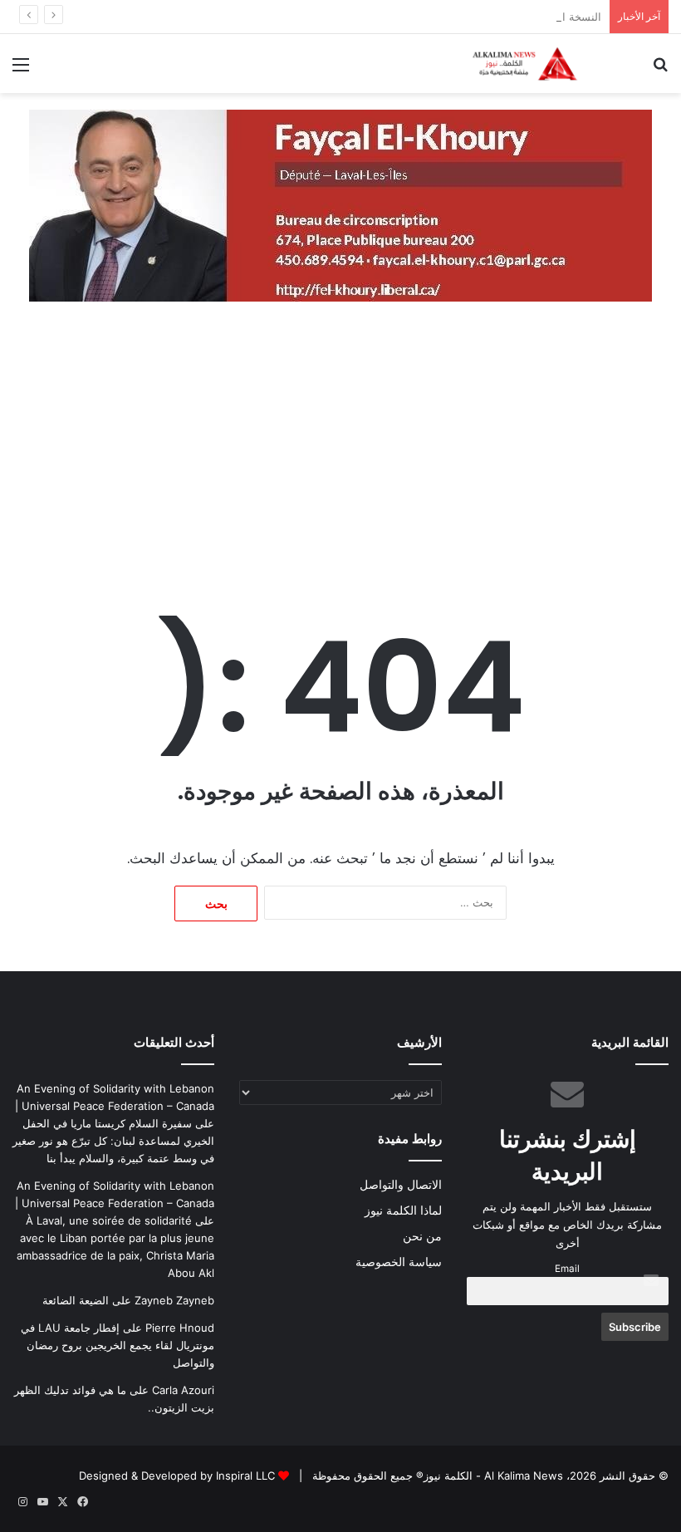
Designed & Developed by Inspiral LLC (177, 1475)
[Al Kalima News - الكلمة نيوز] (548, 63)
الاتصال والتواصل (401, 1184)
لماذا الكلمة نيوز (403, 1210)
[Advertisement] (340, 459)
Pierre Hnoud (179, 1327)
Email (567, 1268)
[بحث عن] (660, 70)
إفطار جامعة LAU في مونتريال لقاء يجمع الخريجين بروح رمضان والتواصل (117, 1345)
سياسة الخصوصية (398, 1262)
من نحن (422, 1236)
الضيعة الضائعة (75, 1300)
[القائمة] (20, 70)
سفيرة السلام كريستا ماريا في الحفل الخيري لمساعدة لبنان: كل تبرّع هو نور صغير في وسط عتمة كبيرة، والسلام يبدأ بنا (113, 1141)
